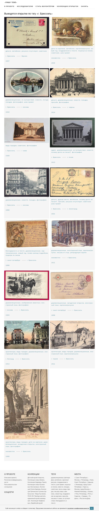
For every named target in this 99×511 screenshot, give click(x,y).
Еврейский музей (36, 503)
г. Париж (54, 359)
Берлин (24, 56)
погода (45, 100)
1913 (53, 162)
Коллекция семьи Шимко (36, 480)
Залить (84, 6)
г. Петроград (84, 480)
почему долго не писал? (61, 152)
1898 (8, 265)
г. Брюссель (10, 56)
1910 (8, 112)
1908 (8, 210)
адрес (53, 150)
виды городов (11, 145)
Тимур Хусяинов (40, 494)
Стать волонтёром (45, 6)
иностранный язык (74, 250)
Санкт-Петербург (80, 482)
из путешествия (28, 100)
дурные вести (63, 199)
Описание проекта (10, 477)
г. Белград (10, 359)
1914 (53, 112)
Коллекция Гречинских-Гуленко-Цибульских (37, 491)
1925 (53, 63)
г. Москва (25, 107)
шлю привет (65, 53)
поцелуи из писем (85, 51)
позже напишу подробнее (37, 253)
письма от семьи (56, 498)
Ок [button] (91, 508)
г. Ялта (89, 494)
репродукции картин (78, 252)
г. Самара (84, 496)
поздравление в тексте (68, 51)
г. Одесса (85, 487)
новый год (22, 253)
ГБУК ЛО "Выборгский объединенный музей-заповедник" (37, 498)
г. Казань (90, 491)
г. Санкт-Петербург (13, 260)
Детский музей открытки (36, 477)
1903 (8, 315)
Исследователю (25, 6)
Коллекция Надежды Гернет (37, 482)
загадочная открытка (75, 303)
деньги (8, 51)
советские (43, 51)
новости (38, 100)
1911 (53, 262)
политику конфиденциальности (78, 508)
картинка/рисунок (83, 48)
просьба (54, 102)
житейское (16, 51)
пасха (60, 489)
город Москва (84, 489)
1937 (8, 61)
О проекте (9, 6)
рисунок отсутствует (30, 51)
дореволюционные (13, 100)
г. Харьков (89, 482)
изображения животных (31, 303)
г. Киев (24, 150)
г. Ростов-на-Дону (84, 498)
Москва (76, 489)
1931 (53, 214)
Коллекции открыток (67, 6)
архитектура (11, 351)
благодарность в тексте (15, 251)
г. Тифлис (71, 107)
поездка (9, 102)
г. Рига (76, 494)
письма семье (59, 491)
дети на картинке (58, 48)
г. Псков (70, 157)
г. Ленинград (72, 208)
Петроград (82, 494)
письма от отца (63, 252)
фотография (18, 102)
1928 (8, 155)
